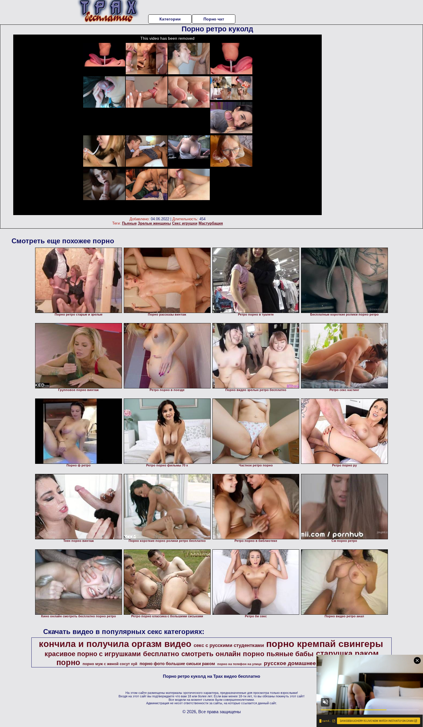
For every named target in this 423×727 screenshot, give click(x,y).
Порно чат (213, 19)
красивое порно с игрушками (93, 654)
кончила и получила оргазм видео (115, 644)
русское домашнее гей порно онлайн (315, 663)
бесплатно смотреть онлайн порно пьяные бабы (228, 654)
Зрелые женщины (154, 223)
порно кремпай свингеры (324, 644)
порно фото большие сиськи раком (177, 663)
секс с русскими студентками (229, 645)
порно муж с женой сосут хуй (110, 664)
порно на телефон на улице (239, 664)
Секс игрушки (184, 223)
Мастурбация (211, 223)
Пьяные (129, 223)
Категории (170, 19)
